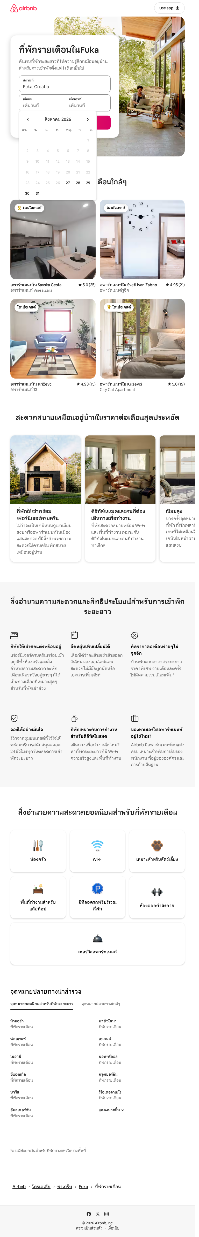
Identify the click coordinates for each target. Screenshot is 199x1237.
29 (88, 182)
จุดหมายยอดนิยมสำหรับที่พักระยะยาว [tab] (41, 1003)
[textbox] (42, 106)
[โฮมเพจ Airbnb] (23, 8)
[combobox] (64, 87)
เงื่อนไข (113, 1228)
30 (27, 193)
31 (37, 193)
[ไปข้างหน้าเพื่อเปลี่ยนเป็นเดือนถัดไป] (87, 119)
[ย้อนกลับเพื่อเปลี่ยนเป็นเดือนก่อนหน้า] (28, 119)
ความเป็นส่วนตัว (89, 1228)
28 (78, 182)
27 (68, 182)
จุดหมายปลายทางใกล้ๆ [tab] (101, 1003)
